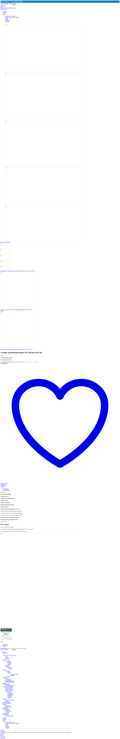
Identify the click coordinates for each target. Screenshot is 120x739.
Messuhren (13, 270)
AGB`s (4, 646)
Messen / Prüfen (7, 270)
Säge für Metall (9, 679)
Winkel (9, 697)
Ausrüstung (8, 660)
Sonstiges (7, 21)
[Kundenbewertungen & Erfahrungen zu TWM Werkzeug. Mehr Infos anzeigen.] (6, 639)
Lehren (9, 692)
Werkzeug (8, 666)
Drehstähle (10, 667)
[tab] (61, 488)
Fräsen (7, 19)
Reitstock (10, 661)
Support (9, 664)
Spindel (9, 663)
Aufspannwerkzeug (14, 674)
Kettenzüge (8, 678)
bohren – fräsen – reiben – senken (12, 17)
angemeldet (6, 531)
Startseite (2, 270)
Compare (2, 486)
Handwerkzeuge (9, 688)
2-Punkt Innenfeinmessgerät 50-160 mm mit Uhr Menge (13, 362)
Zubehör (7, 701)
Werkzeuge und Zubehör (10, 16)
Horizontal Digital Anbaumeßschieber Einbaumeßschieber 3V (12, 349)
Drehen (7, 18)
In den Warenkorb (4, 363)
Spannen (7, 712)
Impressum (5, 644)
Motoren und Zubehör (10, 700)
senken (7, 657)
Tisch (9, 673)
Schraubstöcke (8, 711)
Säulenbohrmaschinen (10, 682)
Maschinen (8, 20)
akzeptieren (2, 733)
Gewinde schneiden (9, 715)
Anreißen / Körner (9, 687)
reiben (7, 656)
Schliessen (2, 731)
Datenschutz (5, 645)
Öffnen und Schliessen (10, 685)
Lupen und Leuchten (10, 689)
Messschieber (10, 693)
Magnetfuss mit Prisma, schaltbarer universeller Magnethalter (12, 309)
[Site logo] (4, 3)
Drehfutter (8, 710)
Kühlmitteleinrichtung (10, 681)
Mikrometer (10, 695)
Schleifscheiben (9, 706)
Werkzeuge (8, 658)
